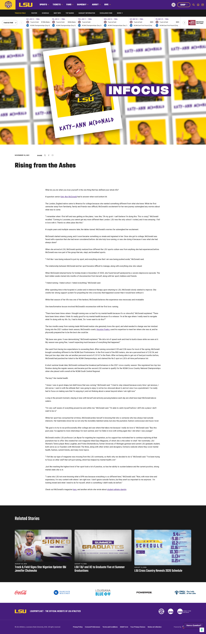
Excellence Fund (106, 13)
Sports (43, 4)
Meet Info (57, 13)
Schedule (45, 13)
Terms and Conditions (110, 627)
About (95, 4)
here (75, 489)
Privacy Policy (77, 627)
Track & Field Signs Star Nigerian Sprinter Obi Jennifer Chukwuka (40, 569)
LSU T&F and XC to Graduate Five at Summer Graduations (100, 569)
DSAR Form (124, 627)
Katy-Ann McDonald (68, 197)
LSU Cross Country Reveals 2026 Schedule (158, 570)
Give (106, 4)
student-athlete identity (116, 489)
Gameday (81, 4)
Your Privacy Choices (137, 627)
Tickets (57, 4)
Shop (185, 5)
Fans (68, 4)
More (119, 13)
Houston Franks (103, 329)
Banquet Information (87, 13)
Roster (34, 13)
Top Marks (70, 13)
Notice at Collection (154, 627)
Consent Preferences (92, 627)
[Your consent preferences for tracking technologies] (202, 630)
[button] (184, 22)
